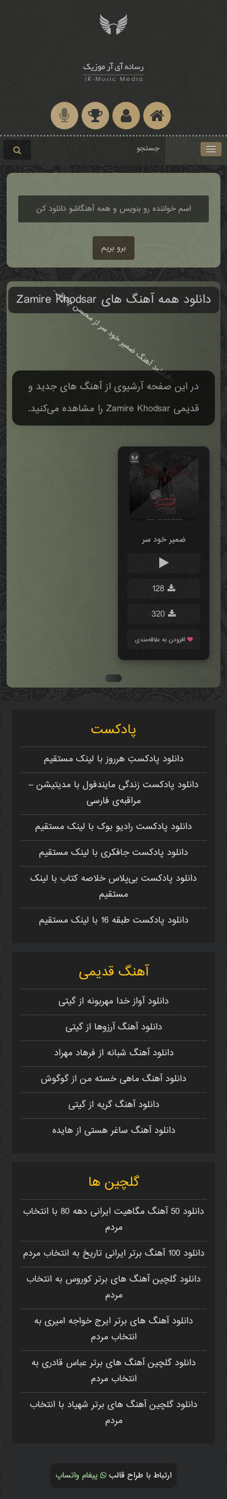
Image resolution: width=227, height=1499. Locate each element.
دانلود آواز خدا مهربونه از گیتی (113, 1002)
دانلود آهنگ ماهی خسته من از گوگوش (113, 1079)
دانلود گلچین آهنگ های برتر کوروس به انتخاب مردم (113, 1288)
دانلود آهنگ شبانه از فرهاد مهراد (114, 1053)
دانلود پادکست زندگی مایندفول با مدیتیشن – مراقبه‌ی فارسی (113, 793)
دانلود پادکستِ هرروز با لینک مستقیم (113, 759)
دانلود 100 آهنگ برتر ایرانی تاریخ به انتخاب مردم (113, 1254)
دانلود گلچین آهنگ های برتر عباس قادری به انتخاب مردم (113, 1371)
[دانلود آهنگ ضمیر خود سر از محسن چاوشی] (163, 519)
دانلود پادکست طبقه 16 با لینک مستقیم (113, 921)
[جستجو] (17, 150)
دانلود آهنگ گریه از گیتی (113, 1105)
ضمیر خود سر (164, 540)
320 (160, 615)
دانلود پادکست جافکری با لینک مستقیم (113, 853)
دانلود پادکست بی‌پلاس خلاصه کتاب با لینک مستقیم (113, 887)
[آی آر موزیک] (113, 23)
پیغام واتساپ (78, 1475)
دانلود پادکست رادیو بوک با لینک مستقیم (113, 827)
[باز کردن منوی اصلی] (211, 149)
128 (159, 589)
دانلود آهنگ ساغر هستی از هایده (113, 1131)
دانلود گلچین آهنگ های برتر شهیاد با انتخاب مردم (113, 1413)
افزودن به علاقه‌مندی (161, 640)
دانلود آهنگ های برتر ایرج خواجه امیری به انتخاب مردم (113, 1329)
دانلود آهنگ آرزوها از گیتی (114, 1027)
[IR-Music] (113, 70)
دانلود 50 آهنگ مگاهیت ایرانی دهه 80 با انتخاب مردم (113, 1220)
